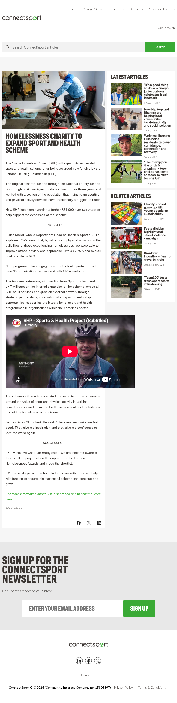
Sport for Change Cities (85, 9)
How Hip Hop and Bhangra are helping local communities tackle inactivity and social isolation (157, 117)
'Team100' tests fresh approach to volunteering (157, 281)
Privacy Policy (123, 687)
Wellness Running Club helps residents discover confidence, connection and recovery (157, 143)
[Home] (21, 18)
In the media (116, 9)
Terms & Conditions (152, 687)
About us (136, 9)
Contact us (88, 675)
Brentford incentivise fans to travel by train (157, 256)
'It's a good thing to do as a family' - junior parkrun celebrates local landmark (156, 91)
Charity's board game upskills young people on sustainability (156, 208)
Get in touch (166, 28)
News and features (162, 9)
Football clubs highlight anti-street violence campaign (155, 233)
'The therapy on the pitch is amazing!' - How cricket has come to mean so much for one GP (156, 170)
